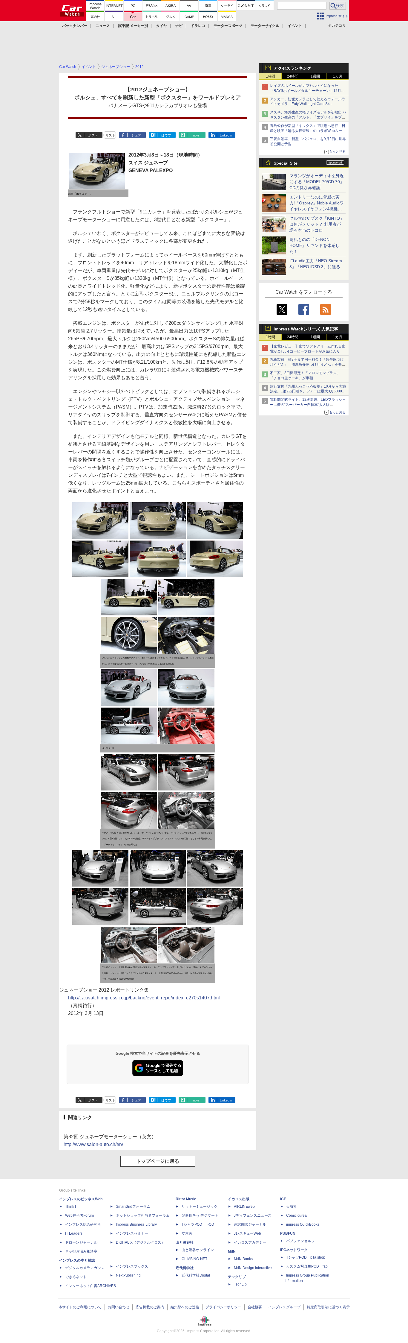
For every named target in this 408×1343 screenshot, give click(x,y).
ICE (283, 1199)
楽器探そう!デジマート (200, 1215)
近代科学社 (185, 1268)
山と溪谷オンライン (198, 1250)
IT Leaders (73, 1233)
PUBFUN (287, 1233)
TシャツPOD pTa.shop (305, 1257)
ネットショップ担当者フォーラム (143, 1215)
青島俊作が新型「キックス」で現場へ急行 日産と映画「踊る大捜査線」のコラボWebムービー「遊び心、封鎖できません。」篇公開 (308, 131)
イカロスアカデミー (250, 1242)
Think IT (71, 1206)
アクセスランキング (292, 68)
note (196, 135)
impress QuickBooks (302, 1224)
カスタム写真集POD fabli (307, 1266)
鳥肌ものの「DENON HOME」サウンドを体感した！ (314, 245)
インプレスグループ (284, 1307)
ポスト (93, 135)
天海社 (291, 1206)
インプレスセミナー (132, 1233)
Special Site (285, 163)
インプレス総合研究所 (83, 1224)
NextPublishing (128, 1275)
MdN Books (243, 1259)
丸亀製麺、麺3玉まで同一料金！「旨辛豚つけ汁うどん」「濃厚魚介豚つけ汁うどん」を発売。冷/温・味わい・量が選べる (307, 364)
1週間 (315, 76)
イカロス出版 (238, 1199)
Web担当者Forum (79, 1215)
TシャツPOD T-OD (198, 1224)
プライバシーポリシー (223, 1307)
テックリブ (237, 1277)
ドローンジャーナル (81, 1242)
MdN (232, 1251)
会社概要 (255, 1307)
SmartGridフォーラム (133, 1206)
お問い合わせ (118, 1307)
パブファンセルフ (300, 1241)
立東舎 (187, 1233)
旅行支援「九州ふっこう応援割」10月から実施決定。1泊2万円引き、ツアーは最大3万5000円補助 (308, 391)
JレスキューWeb (247, 1233)
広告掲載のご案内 (150, 1307)
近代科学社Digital (196, 1275)
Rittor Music (186, 1199)
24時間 (292, 76)
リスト (110, 135)
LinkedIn (226, 135)
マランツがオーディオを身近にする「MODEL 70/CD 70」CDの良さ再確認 (316, 181)
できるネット (76, 1277)
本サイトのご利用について (80, 1307)
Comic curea (296, 1215)
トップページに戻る (157, 1161)
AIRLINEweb (244, 1206)
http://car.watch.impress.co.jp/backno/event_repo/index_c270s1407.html (144, 997)
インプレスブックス (132, 1266)
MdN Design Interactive (253, 1268)
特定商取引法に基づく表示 (328, 1307)
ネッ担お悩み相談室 (81, 1251)
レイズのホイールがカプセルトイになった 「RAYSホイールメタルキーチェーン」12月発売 (307, 91)
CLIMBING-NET (194, 1259)
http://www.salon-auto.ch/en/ (93, 1144)
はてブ (166, 135)
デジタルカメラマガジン (85, 1268)
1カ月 (337, 76)
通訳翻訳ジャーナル (250, 1224)
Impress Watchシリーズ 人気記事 (306, 329)
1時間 (270, 76)
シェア (136, 135)
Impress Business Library (136, 1224)
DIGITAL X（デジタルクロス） (140, 1242)
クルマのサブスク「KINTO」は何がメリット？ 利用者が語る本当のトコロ (316, 224)
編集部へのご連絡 (185, 1307)
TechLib (240, 1284)
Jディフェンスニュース (253, 1215)
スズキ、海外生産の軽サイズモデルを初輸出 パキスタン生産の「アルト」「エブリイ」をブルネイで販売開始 (308, 117)
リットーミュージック (199, 1206)
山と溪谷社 (185, 1242)
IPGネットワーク (294, 1250)
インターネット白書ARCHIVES (90, 1286)
